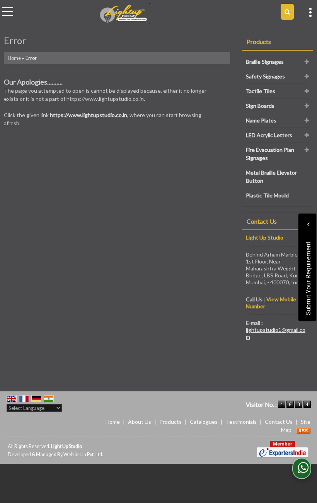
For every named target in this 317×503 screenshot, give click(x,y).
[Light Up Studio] (124, 13)
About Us (139, 421)
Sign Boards (260, 105)
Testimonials (241, 421)
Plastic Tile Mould (267, 195)
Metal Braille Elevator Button (271, 176)
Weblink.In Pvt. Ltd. (83, 454)
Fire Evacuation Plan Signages (270, 153)
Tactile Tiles (260, 91)
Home (14, 58)
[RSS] (303, 430)
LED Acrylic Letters (269, 135)
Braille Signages (265, 61)
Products (259, 41)
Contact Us (279, 421)
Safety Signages (265, 76)
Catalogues (204, 421)
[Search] (287, 12)
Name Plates (261, 120)
